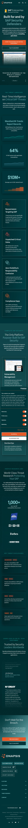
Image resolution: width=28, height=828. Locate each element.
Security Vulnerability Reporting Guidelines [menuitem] (13, 816)
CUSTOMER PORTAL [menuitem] (7, 763)
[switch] (24, 416)
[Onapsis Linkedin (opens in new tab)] (9, 822)
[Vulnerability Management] (14, 374)
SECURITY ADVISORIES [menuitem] (8, 775)
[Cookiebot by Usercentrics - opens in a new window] (20, 389)
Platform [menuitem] (4, 781)
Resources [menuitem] (4, 789)
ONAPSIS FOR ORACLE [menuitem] (7, 771)
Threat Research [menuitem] (6, 793)
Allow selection (14, 438)
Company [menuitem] (4, 797)
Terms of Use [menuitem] (9, 812)
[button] (14, 42)
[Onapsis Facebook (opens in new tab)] (18, 822)
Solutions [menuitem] (4, 785)
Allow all (14, 434)
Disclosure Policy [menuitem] (13, 814)
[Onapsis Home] (11, 756)
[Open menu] (25, 3)
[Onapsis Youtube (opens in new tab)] (15, 822)
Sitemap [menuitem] (4, 812)
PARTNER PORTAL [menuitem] (19, 763)
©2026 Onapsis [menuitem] (10, 818)
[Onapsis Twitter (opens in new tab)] (12, 822)
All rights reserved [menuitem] (17, 818)
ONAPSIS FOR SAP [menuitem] (6, 767)
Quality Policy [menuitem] (22, 812)
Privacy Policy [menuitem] (16, 812)
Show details (21, 429)
